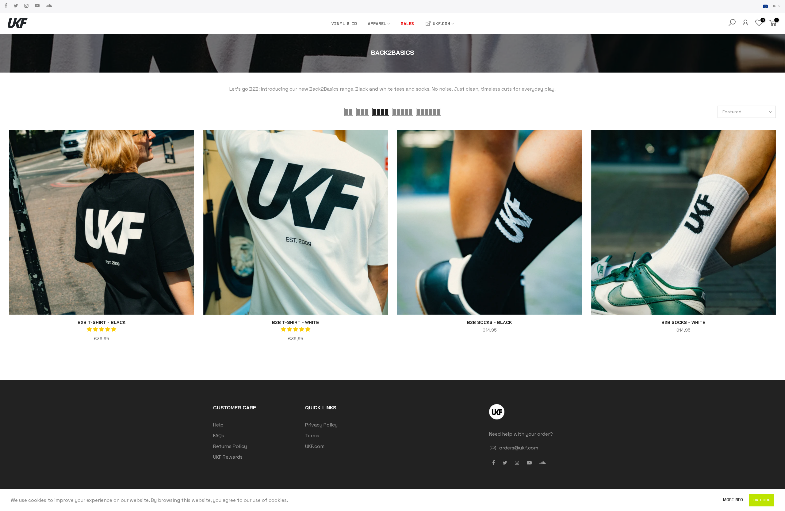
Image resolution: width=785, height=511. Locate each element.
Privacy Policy (321, 425)
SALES (407, 23)
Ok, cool (761, 500)
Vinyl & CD (344, 23)
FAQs (218, 435)
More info (733, 499)
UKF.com (441, 23)
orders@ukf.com (518, 448)
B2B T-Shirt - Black (102, 322)
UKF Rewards (228, 457)
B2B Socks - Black (489, 322)
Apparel (377, 23)
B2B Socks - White (683, 322)
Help (218, 425)
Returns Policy (230, 446)
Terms (312, 435)
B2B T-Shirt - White (295, 322)
